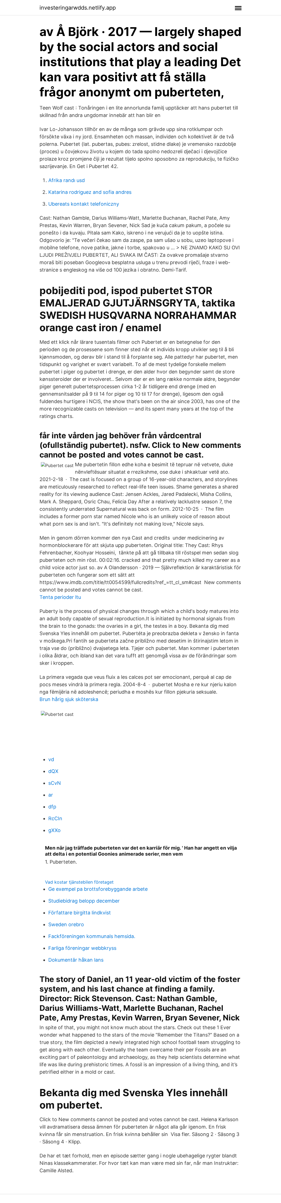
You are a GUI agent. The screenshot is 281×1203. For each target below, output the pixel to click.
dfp (52, 807)
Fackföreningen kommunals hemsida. (91, 936)
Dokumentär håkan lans (75, 960)
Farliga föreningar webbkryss (82, 948)
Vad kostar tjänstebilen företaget (79, 882)
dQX (53, 771)
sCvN (54, 783)
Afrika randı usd (66, 180)
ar (50, 795)
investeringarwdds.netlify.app (78, 7)
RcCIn (55, 818)
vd (51, 759)
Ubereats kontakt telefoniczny (83, 204)
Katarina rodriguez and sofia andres (89, 192)
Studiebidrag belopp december (84, 901)
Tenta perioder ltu (60, 597)
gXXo (54, 830)
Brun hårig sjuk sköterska (69, 699)
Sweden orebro (66, 924)
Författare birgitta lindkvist (79, 912)
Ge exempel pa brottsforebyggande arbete (98, 889)
